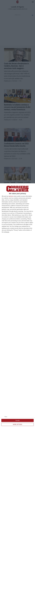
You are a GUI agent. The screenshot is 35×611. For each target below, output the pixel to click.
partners (11, 196)
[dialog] (17, 397)
